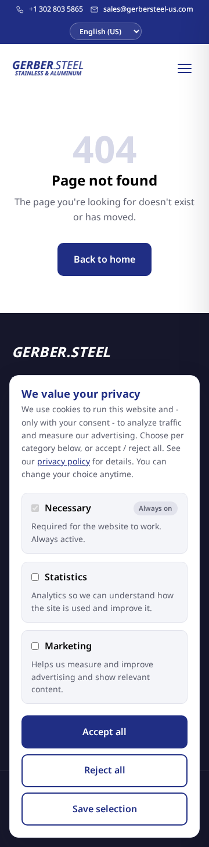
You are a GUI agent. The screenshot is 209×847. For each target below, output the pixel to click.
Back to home (104, 259)
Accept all (104, 731)
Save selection (105, 808)
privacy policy (63, 461)
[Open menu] (184, 68)
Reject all (104, 770)
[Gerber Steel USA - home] (48, 68)
